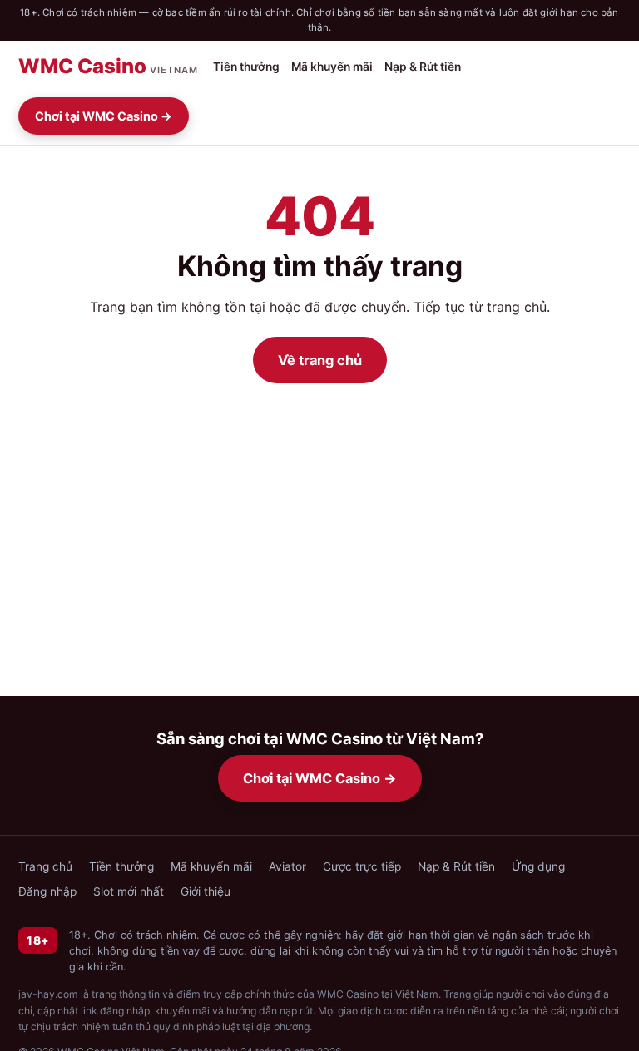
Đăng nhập (47, 891)
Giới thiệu (205, 891)
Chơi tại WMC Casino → (103, 116)
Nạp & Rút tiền (422, 66)
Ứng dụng (538, 866)
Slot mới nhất (128, 891)
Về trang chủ (320, 360)
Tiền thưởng (246, 66)
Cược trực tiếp (362, 866)
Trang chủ (45, 866)
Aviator (287, 866)
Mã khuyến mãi (332, 66)
